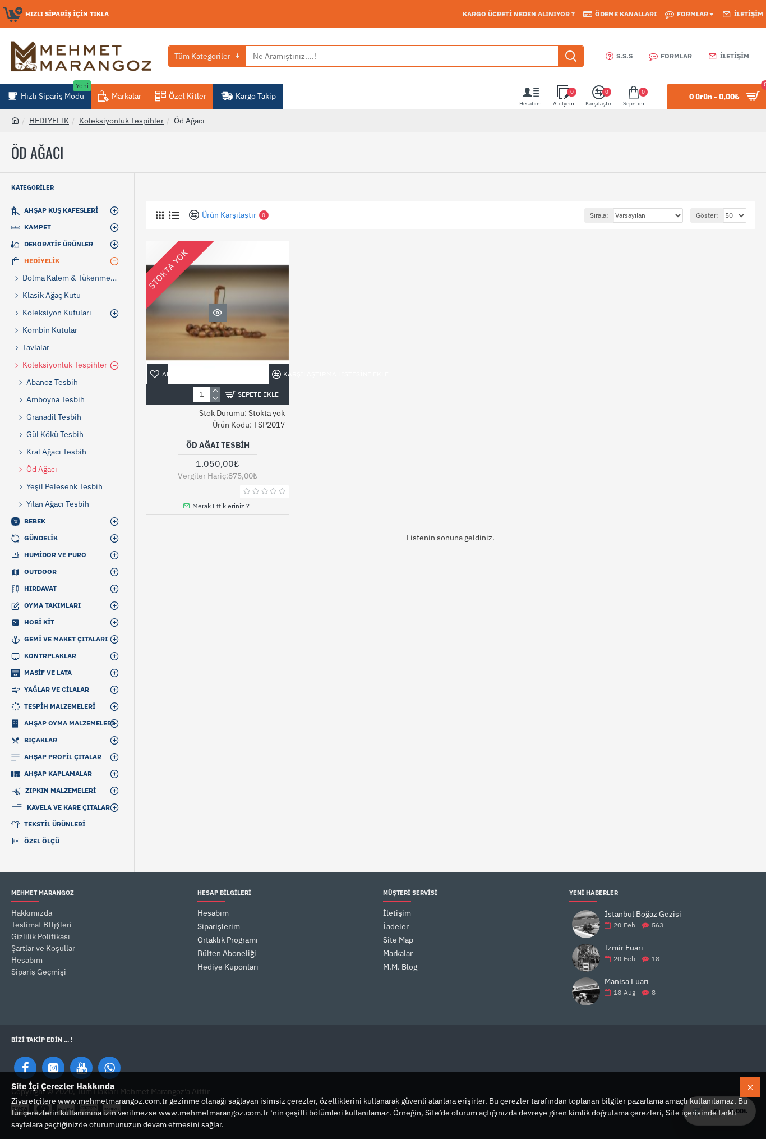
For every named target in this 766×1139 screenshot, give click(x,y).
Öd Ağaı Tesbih (218, 445)
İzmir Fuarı (624, 948)
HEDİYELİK (49, 121)
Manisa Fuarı (627, 981)
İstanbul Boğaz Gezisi (643, 914)
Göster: (707, 215)
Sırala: (599, 215)
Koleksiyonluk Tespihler (121, 121)
